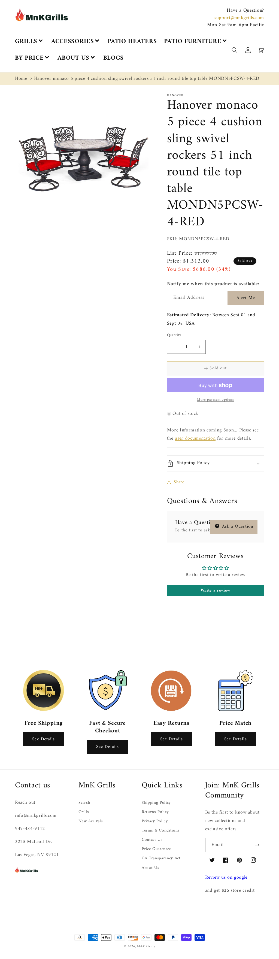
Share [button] (179, 482)
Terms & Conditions (161, 830)
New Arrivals (90, 821)
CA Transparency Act (161, 858)
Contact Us (152, 840)
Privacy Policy (155, 821)
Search (84, 803)
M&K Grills (146, 946)
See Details (43, 739)
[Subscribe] (257, 845)
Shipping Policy (156, 803)
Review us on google (226, 877)
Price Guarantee (156, 849)
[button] (278, 955)
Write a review (216, 590)
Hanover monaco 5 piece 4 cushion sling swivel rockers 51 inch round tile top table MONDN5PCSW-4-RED (146, 78)
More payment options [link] (215, 399)
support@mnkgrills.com (239, 18)
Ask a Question (236, 526)
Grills (83, 812)
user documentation (195, 438)
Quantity (174, 335)
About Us (150, 868)
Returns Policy (155, 812)
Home (21, 78)
